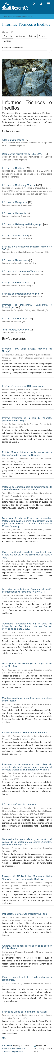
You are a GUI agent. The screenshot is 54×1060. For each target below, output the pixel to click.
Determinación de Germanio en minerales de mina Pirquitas (27, 665)
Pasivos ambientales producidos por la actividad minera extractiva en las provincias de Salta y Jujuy (27, 554)
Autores (32, 36)
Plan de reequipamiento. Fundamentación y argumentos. (27, 978)
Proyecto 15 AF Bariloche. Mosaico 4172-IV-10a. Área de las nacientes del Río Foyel (27, 877)
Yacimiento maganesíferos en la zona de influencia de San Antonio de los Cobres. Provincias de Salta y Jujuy (27, 626)
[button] (33, 3)
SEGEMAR (7, 1045)
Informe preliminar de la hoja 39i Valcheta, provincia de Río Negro (27, 419)
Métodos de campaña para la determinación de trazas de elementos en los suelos (27, 488)
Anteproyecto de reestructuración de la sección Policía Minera (27, 947)
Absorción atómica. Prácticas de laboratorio (24, 732)
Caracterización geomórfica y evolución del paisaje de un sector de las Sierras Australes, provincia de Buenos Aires (27, 841)
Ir (49, 52)
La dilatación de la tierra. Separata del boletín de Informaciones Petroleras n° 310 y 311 (27, 590)
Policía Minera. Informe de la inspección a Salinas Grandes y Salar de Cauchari (27, 453)
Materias (7, 40)
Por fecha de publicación (14, 36)
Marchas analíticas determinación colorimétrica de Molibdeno (27, 699)
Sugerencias (17, 1051)
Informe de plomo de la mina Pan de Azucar (24, 1011)
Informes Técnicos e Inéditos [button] (17, 16)
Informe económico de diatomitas (19, 804)
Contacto (6, 1051)
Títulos (42, 36)
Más (4, 1038)
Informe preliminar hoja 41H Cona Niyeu (22, 386)
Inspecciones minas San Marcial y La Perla (24, 913)
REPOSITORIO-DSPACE (13, 1048)
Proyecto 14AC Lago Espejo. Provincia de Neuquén (27, 350)
